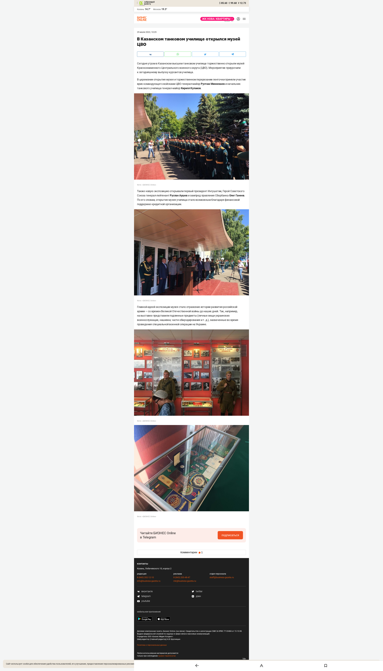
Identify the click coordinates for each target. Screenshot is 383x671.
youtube (145, 601)
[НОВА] (216, 19)
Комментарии (191, 552)
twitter (198, 591)
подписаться (230, 535)
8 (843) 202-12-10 (145, 577)
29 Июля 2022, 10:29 (146, 32)
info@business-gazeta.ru (148, 581)
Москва (157, 9)
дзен (198, 596)
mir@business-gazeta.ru (184, 581)
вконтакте (147, 591)
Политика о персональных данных (152, 645)
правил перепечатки (167, 656)
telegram (146, 596)
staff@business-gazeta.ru (222, 577)
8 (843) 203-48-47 (181, 577)
